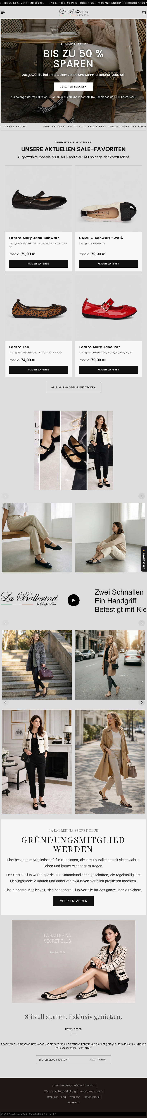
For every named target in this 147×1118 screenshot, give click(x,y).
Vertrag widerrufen (91, 1091)
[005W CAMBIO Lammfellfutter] (110, 665)
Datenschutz (91, 1097)
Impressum (73, 1102)
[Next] (141, 496)
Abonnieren (98, 1059)
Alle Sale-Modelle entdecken (73, 387)
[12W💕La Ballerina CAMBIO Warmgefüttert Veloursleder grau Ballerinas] (37, 665)
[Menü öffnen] (6, 12)
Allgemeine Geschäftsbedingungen (73, 1085)
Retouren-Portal (56, 1097)
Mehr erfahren (73, 901)
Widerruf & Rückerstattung (60, 1091)
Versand (75, 1097)
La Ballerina (12, 1113)
